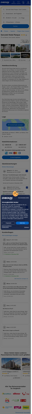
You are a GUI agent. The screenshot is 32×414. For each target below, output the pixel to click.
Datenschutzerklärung (6, 225)
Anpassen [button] (8, 223)
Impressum (26, 227)
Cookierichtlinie (5, 227)
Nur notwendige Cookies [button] (23, 197)
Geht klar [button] (22, 223)
